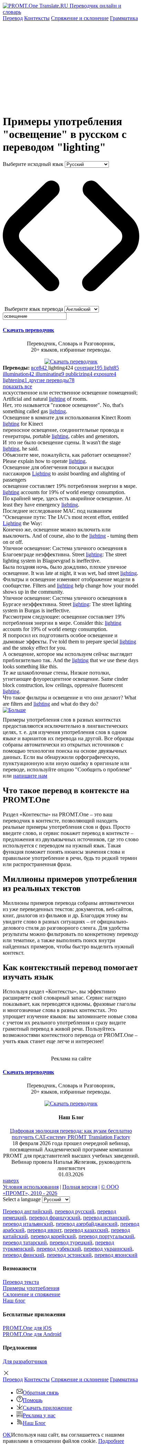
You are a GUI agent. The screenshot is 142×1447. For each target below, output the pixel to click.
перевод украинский (108, 1249)
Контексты (37, 18)
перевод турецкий (71, 1242)
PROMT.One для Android (32, 1334)
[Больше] (14, 710)
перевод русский (74, 1211)
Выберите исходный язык (33, 164)
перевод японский (116, 1255)
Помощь (32, 1400)
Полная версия (79, 1187)
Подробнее (111, 1441)
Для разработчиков (25, 1361)
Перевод (13, 18)
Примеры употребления (31, 1288)
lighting (57, 399)
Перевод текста (21, 1282)
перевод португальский (106, 1236)
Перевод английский (27, 1211)
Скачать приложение (47, 1408)
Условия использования (31, 1187)
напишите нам (30, 776)
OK (7, 1435)
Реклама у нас (39, 1415)
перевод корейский (53, 1236)
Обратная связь (41, 1392)
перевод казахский (86, 1230)
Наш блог (14, 1301)
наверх (11, 1181)
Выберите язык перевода (33, 309)
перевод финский (23, 1255)
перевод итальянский (28, 1224)
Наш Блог (34, 1423)
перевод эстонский (69, 1255)
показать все (17, 386)
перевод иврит (44, 1230)
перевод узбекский (59, 1249)
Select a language (22, 1199)
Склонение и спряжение (31, 1294)
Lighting (41, 473)
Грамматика (124, 18)
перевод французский (54, 1218)
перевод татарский (25, 1242)
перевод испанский (106, 1218)
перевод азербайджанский (87, 1224)
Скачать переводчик (28, 330)
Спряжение (80, 18)
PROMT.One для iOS (27, 1328)
